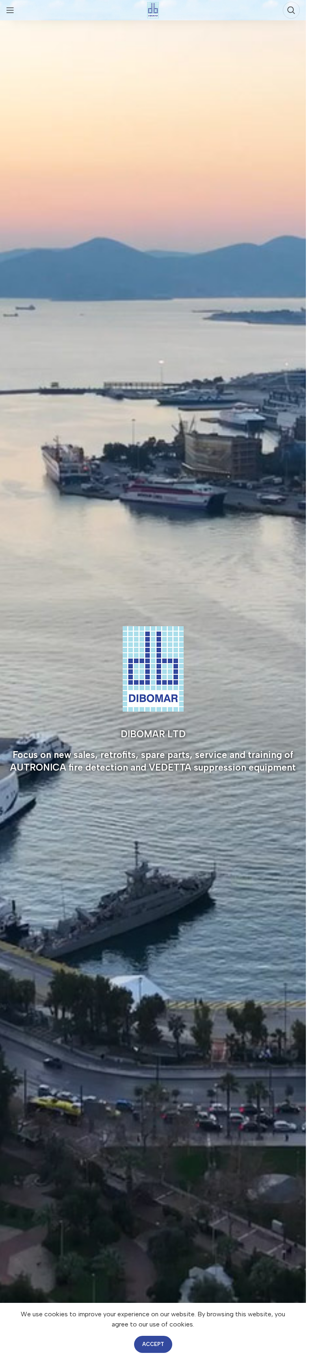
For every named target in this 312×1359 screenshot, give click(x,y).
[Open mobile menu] (10, 10)
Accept (153, 1344)
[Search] (291, 10)
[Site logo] (153, 9)
